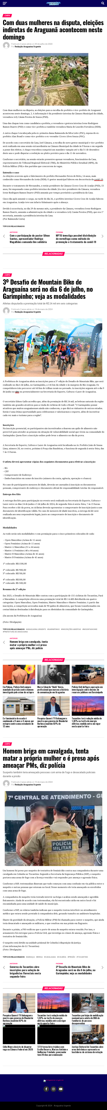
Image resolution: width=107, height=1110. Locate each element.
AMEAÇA (31, 957)
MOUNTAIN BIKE (90, 629)
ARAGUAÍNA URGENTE (36, 629)
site (17, 391)
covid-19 (98, 179)
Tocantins (83, 957)
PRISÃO (72, 957)
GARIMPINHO (54, 629)
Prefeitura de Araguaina (16, 632)
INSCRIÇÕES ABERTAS (71, 629)
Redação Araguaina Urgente (28, 46)
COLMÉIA (62, 957)
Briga (40, 957)
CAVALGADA (50, 957)
